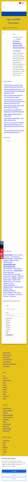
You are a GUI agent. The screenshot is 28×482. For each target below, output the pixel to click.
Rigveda (15, 279)
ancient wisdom (8, 255)
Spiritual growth (8, 287)
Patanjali (14, 277)
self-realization (17, 281)
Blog (4, 445)
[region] (14, 469)
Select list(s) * (8, 318)
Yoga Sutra (5, 296)
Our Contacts (6, 366)
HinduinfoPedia (9, 264)
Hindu (17, 260)
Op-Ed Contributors (8, 417)
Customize (14, 475)
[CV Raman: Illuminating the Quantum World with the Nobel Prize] (6, 35)
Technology (6, 396)
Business (5, 447)
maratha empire (7, 276)
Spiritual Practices (7, 288)
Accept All (14, 471)
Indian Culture (10, 270)
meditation (13, 276)
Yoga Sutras (12, 296)
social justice (6, 283)
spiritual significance (9, 290)
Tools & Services (7, 355)
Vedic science (17, 292)
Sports (4, 394)
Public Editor (6, 431)
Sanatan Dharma (7, 281)
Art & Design (6, 440)
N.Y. (4, 454)
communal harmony (15, 256)
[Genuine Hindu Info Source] (14, 7)
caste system (6, 256)
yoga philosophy (11, 294)
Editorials (5, 412)
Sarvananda (17, 50)
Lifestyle (5, 387)
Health (4, 385)
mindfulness (20, 276)
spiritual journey (18, 287)
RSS (19, 279)
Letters (4, 421)
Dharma (12, 260)
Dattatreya (6, 260)
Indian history (18, 270)
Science (19, 39)
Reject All (14, 478)
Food (4, 382)
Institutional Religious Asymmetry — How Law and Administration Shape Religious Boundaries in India (14, 91)
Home (4, 27)
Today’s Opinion (7, 408)
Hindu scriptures (17, 268)
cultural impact (18, 258)
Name (7, 305)
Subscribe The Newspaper (10, 364)
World (4, 443)
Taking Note (6, 426)
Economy (5, 378)
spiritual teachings (8, 292)
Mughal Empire (6, 277)
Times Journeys (7, 361)
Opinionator (6, 419)
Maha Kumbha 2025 (8, 274)
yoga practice (19, 294)
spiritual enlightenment (9, 285)
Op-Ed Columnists (7, 410)
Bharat (14, 39)
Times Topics (6, 357)
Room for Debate (7, 428)
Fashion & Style (7, 380)
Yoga (4, 294)
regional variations (7, 279)
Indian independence (8, 272)
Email (6, 312)
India (4, 270)
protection (20, 277)
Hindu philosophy (9, 266)
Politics (5, 389)
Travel (4, 398)
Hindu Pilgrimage (7, 268)
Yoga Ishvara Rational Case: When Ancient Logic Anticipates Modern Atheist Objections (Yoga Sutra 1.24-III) (14, 101)
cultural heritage (8, 258)
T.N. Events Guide (7, 359)
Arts (4, 376)
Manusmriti (17, 274)
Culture (5, 449)
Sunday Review (7, 424)
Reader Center (6, 352)
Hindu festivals (7, 262)
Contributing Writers (8, 415)
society (12, 283)
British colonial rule (18, 254)
